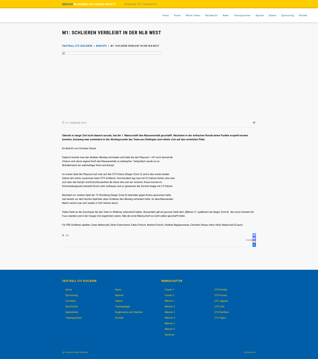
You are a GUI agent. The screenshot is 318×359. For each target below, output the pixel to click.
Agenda (119, 295)
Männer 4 (170, 317)
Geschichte (71, 306)
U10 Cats (219, 306)
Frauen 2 (169, 295)
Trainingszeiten (73, 317)
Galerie (119, 300)
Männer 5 (170, 323)
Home (68, 289)
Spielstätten (71, 312)
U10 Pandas (220, 289)
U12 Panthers (221, 312)
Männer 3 (170, 312)
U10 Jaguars (221, 300)
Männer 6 (170, 329)
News (118, 289)
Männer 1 (170, 300)
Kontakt (119, 317)
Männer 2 (170, 306)
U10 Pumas (220, 295)
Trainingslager (122, 306)
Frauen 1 (169, 289)
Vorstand (70, 300)
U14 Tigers (220, 317)
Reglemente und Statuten (129, 312)
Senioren (169, 334)
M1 (67, 235)
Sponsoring (71, 295)
